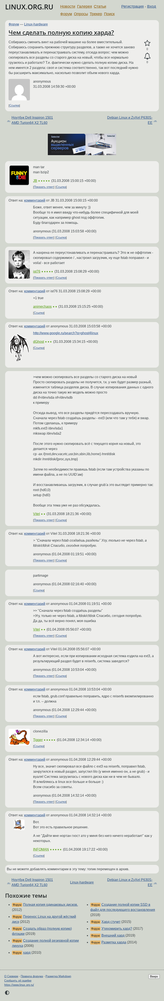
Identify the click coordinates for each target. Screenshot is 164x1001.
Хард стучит (110, 922)
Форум (66, 14)
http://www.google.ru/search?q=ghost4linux (65, 333)
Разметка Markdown (58, 976)
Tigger (38, 740)
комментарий (34, 200)
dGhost (38, 341)
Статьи (100, 6)
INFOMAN (41, 849)
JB (35, 181)
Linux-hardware (36, 24)
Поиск (109, 14)
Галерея (84, 6)
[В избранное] (147, 43)
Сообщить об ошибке (17, 980)
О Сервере (11, 976)
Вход (151, 6)
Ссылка (14, 105)
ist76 (36, 271)
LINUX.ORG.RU (29, 6)
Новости (67, 6)
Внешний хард (112, 935)
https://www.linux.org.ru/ (19, 984)
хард (27, 952)
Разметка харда (113, 942)
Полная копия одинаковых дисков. (50, 904)
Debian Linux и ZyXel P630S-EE (129, 120)
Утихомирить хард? (116, 928)
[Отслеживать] (147, 56)
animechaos (42, 306)
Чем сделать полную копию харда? (61, 32)
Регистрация (132, 6)
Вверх (154, 976)
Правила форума (32, 976)
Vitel (36, 514)
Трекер (96, 14)
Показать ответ (44, 187)
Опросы (81, 14)
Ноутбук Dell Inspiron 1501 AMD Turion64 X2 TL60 (32, 120)
